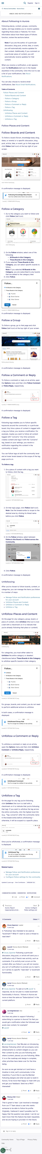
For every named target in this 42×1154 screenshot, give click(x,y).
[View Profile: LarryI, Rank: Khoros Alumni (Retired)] (4, 984)
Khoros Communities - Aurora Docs (14, 8)
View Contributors (20, 882)
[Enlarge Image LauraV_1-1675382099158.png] (23, 526)
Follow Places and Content (13, 93)
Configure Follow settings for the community (23, 877)
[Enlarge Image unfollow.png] (21, 637)
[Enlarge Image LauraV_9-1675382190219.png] (21, 853)
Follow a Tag (10, 107)
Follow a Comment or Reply (15, 104)
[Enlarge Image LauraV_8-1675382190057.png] (21, 828)
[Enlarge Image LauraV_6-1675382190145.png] (21, 760)
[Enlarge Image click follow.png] (23, 230)
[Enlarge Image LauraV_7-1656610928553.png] (21, 396)
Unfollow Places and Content (16, 113)
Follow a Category (12, 98)
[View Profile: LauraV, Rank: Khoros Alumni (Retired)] (4, 948)
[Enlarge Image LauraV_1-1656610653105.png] (21, 195)
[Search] (25, 3)
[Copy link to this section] (31, 126)
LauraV (9, 947)
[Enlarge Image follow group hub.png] (21, 346)
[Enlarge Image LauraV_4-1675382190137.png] (21, 680)
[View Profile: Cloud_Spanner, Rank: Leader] (4, 926)
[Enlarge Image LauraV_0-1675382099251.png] (23, 486)
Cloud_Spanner (12, 925)
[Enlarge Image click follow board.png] (21, 166)
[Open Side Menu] (3, 3)
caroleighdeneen (13, 1011)
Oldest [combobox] (36, 919)
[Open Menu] (39, 8)
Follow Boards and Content (15, 95)
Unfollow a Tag (11, 119)
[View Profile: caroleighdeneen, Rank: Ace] (4, 1012)
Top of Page (20, 1139)
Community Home (7, 1139)
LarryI (9, 983)
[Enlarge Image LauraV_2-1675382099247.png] (23, 552)
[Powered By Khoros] (21, 1149)
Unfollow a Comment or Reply (16, 116)
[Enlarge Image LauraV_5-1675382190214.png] (21, 722)
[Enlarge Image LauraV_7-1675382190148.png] (21, 782)
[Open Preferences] (3, 1150)
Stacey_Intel (11, 1097)
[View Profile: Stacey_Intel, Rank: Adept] (4, 1098)
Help (3, 1143)
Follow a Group (11, 101)
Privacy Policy (32, 1139)
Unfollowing (8, 110)
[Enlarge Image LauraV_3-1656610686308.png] (21, 294)
